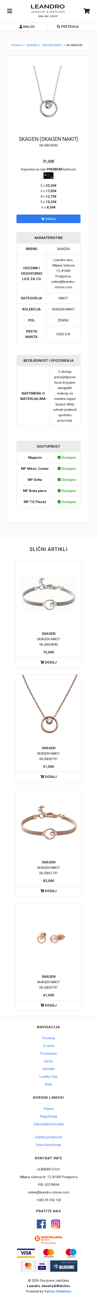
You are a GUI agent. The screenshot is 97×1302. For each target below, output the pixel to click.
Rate (48, 1084)
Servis (48, 1061)
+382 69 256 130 (48, 1200)
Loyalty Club (48, 1077)
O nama (48, 1046)
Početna (16, 45)
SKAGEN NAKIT (52, 45)
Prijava (48, 1109)
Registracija (48, 1116)
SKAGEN (32, 45)
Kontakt (48, 1069)
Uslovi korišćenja (48, 1145)
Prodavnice (48, 1054)
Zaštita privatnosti (48, 1137)
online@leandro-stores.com (48, 1192)
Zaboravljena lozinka (48, 1124)
